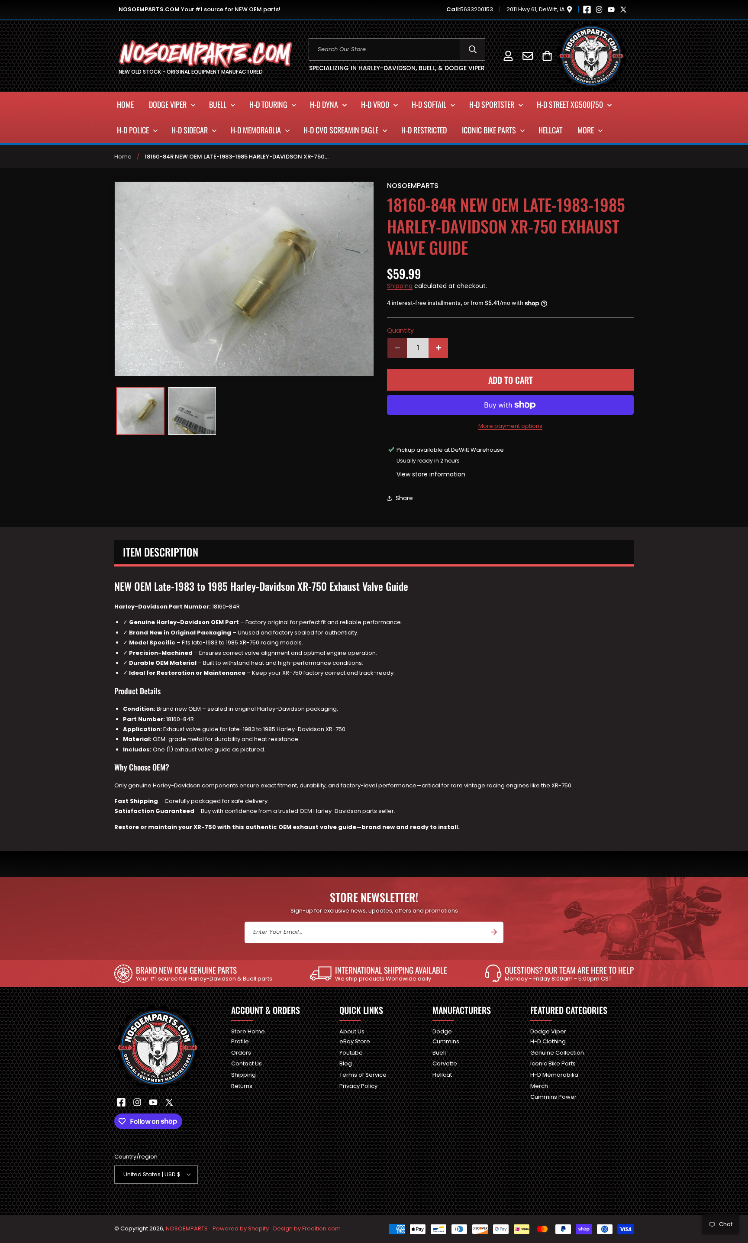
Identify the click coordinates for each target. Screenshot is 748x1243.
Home (123, 156)
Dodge (442, 1032)
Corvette (444, 1063)
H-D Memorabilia (554, 1074)
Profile (240, 1041)
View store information (431, 473)
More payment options (510, 426)
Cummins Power (553, 1097)
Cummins (445, 1041)
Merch (539, 1085)
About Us (351, 1032)
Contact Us (246, 1063)
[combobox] (397, 49)
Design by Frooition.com (307, 1228)
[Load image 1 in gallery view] (140, 411)
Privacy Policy (358, 1085)
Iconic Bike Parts (553, 1063)
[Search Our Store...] (472, 49)
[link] (193, 974)
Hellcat (442, 1074)
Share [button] (404, 498)
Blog (345, 1063)
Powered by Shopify (241, 1228)
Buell (439, 1052)
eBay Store (354, 1041)
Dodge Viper (548, 1032)
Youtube (351, 1052)
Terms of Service (363, 1074)
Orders (241, 1052)
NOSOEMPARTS (187, 1228)
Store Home (248, 1032)
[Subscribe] (493, 932)
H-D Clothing (548, 1041)
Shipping (400, 286)
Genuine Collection (557, 1052)
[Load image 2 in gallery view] (192, 411)
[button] (547, 55)
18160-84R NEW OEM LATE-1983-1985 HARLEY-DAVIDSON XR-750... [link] (237, 156)
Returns (241, 1085)
